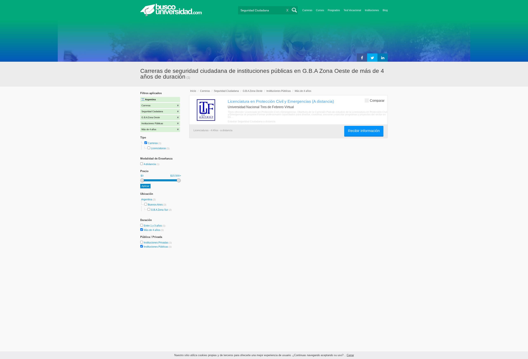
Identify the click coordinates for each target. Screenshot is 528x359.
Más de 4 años (152, 230)
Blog (385, 10)
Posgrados (334, 10)
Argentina (147, 199)
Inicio (193, 91)
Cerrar (350, 355)
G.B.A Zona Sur (159, 209)
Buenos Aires (155, 204)
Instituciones (372, 10)
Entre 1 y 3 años (153, 225)
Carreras (307, 10)
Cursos (320, 10)
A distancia (150, 164)
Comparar (377, 100)
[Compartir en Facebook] (362, 57)
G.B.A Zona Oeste (253, 91)
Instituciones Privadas (158, 242)
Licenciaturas (158, 148)
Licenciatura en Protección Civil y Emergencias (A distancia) (281, 101)
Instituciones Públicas (158, 246)
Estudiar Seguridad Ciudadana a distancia (251, 121)
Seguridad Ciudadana (226, 91)
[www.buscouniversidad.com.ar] (171, 15)
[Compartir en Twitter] (372, 57)
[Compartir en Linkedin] (382, 57)
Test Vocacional (352, 10)
